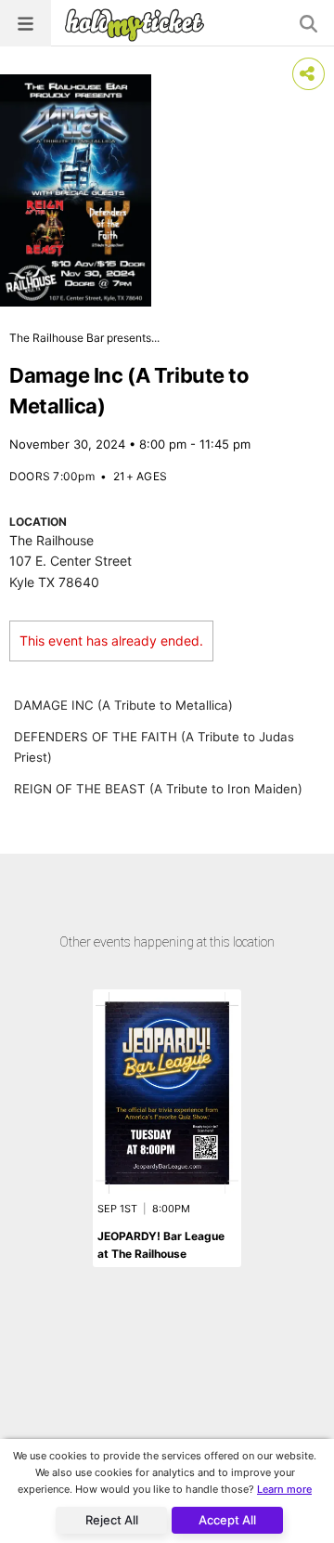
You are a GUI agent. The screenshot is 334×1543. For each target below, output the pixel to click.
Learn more (284, 1489)
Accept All (227, 1519)
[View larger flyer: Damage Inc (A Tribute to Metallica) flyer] (75, 190)
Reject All (111, 1519)
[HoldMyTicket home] (138, 25)
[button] (25, 23)
